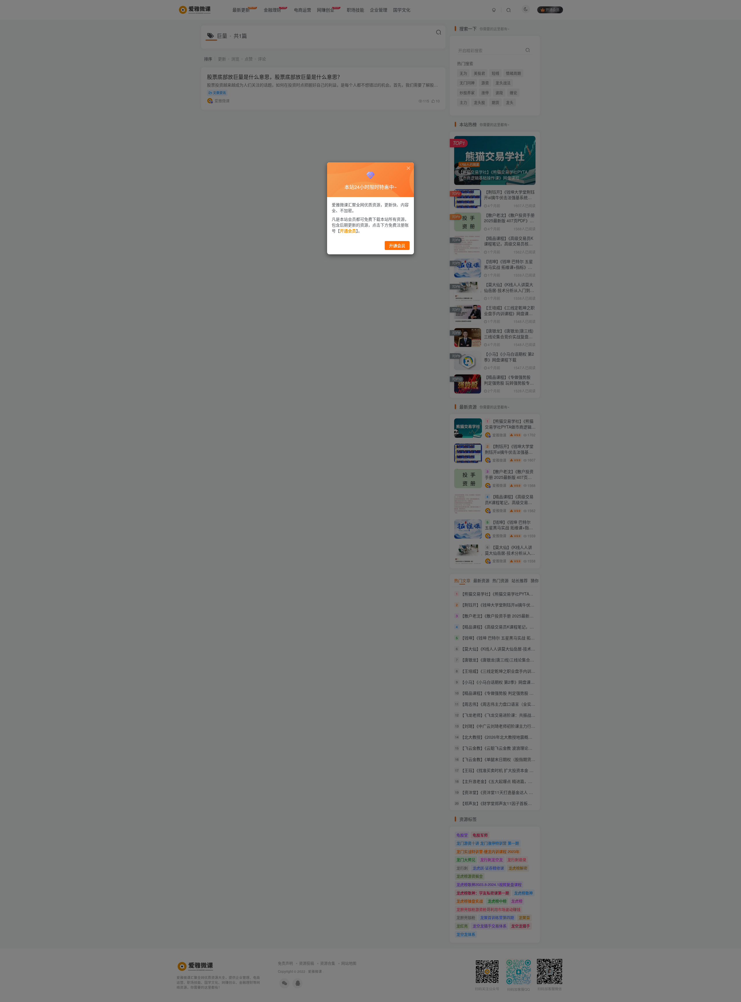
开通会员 (397, 245)
